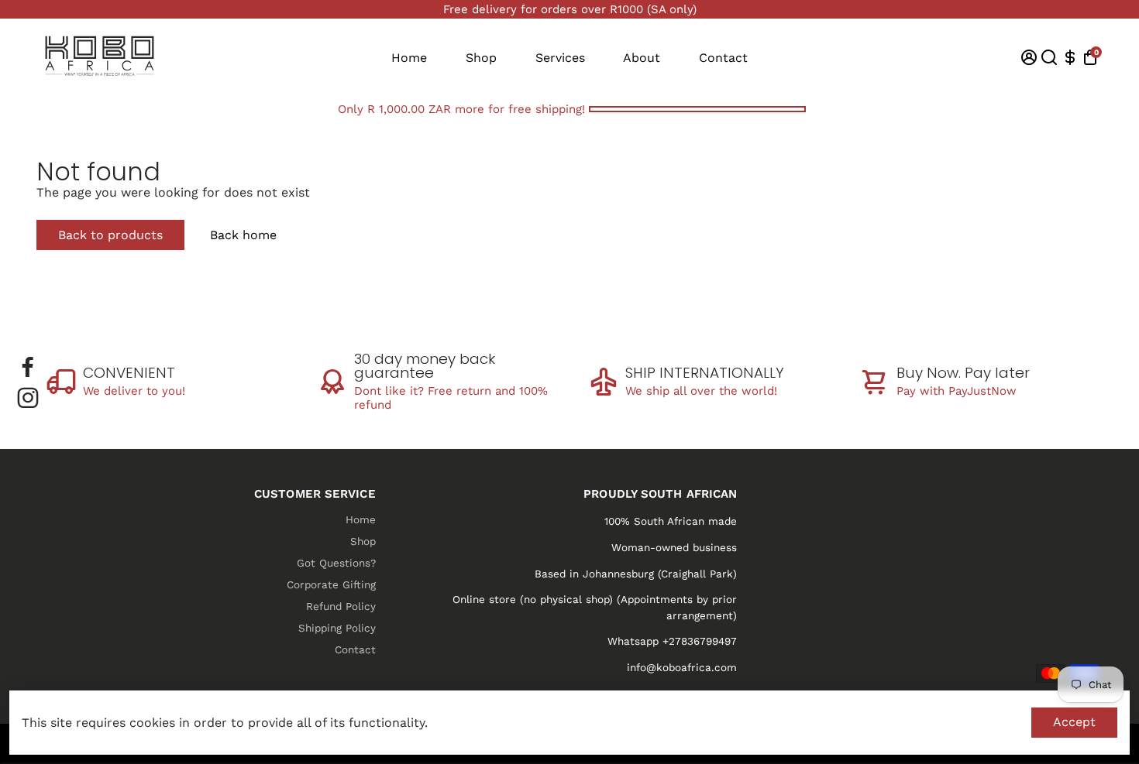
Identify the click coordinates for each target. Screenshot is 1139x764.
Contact (723, 57)
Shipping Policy (337, 628)
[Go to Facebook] (27, 366)
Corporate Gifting (331, 584)
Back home (243, 235)
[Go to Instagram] (27, 397)
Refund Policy (341, 606)
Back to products (110, 235)
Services (560, 57)
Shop (481, 57)
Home (409, 57)
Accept (1074, 721)
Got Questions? (336, 563)
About (641, 57)
